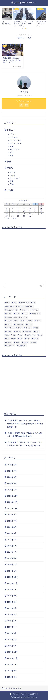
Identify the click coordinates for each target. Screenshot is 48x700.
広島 (7, 338)
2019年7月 (12, 608)
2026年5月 (12, 483)
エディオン (35, 310)
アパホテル (25, 310)
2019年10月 (12, 589)
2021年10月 (12, 508)
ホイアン (29, 324)
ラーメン (28, 328)
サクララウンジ (36, 313)
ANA (15, 303)
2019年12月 (12, 577)
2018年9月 (12, 671)
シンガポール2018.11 (12, 320)
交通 (12, 181)
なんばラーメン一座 (11, 310)
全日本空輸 (28, 331)
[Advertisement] (24, 254)
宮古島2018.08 (31, 335)
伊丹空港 (18, 331)
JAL (34, 303)
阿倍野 (34, 342)
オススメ (8, 313)
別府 (7, 335)
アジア (13, 172)
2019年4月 (12, 627)
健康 (12, 146)
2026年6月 (12, 477)
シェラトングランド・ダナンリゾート (16, 317)
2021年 (13, 688)
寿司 (40, 335)
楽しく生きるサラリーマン (24, 2)
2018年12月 (12, 652)
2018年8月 (12, 677)
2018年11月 (12, 658)
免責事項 (33, 694)
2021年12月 (12, 496)
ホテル (13, 175)
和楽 (14, 335)
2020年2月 (12, 564)
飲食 (12, 155)
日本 (12, 184)
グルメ (17, 313)
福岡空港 (35, 338)
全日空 (37, 331)
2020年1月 (12, 571)
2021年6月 (12, 527)
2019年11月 (12, 583)
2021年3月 (12, 540)
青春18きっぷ (10, 345)
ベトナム (8, 324)
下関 (36, 328)
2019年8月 (12, 602)
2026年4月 (12, 490)
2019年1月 (12, 646)
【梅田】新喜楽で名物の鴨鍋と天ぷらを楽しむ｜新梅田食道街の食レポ (24, 434)
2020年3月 (12, 558)
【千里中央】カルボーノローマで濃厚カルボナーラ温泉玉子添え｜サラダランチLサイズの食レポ (25, 424)
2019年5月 (12, 621)
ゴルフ (13, 134)
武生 (28, 338)
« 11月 (6, 218)
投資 (9, 161)
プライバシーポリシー (19, 694)
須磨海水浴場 (22, 345)
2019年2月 (12, 639)
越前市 (17, 342)
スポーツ (13, 137)
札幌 (21, 338)
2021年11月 (12, 502)
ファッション (15, 143)
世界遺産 (8, 331)
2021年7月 (12, 521)
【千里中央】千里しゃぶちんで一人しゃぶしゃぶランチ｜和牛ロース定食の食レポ (24, 444)
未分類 (10, 190)
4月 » (13, 218)
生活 (12, 152)
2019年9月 (12, 596)
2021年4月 (12, 533)
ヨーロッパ (14, 178)
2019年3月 (12, 633)
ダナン (38, 320)
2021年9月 (12, 514)
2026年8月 (12, 465)
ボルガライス (10, 328)
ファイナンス (15, 140)
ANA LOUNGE (24, 303)
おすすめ (20, 306)
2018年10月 (12, 664)
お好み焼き (30, 306)
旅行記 (10, 168)
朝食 (14, 338)
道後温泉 (26, 342)
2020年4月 (12, 552)
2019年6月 (12, 614)
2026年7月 (12, 471)
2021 (7, 303)
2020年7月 (12, 546)
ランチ (20, 328)
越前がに (8, 342)
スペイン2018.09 (27, 320)
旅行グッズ (14, 149)
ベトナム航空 (19, 324)
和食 (21, 335)
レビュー (11, 130)
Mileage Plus (10, 306)
